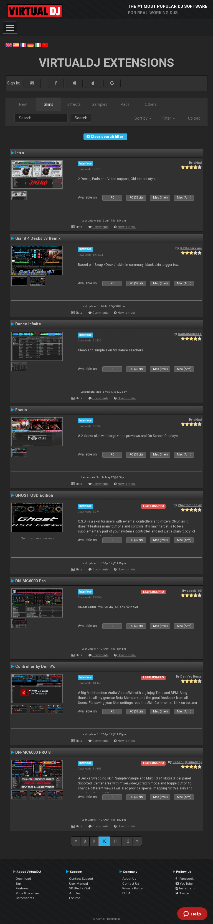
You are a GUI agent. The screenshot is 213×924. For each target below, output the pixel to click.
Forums (74, 898)
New (23, 104)
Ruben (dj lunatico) (187, 762)
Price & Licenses (27, 893)
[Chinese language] (45, 44)
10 (104, 841)
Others (151, 104)
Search (81, 118)
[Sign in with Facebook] (56, 83)
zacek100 (194, 591)
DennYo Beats (191, 676)
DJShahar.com (191, 248)
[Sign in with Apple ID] (93, 83)
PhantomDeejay (190, 505)
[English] (9, 44)
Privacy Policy (132, 888)
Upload (194, 118)
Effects (74, 104)
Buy (19, 884)
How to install (127, 227)
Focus (21, 410)
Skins (48, 104)
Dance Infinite (28, 324)
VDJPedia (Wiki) (81, 888)
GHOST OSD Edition (34, 495)
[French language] (23, 44)
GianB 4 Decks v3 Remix (37, 238)
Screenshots (25, 898)
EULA (126, 893)
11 (115, 841)
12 (127, 841)
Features (22, 888)
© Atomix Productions (107, 919)
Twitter (184, 893)
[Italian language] (38, 44)
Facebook (185, 879)
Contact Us (130, 884)
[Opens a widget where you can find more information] (192, 914)
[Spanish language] (16, 44)
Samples (99, 104)
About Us (129, 879)
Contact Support (81, 879)
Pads (125, 104)
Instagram (186, 888)
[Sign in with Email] (32, 83)
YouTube (185, 884)
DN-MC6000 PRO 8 (32, 752)
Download (23, 879)
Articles (74, 893)
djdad (197, 162)
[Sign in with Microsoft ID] (74, 83)
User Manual (78, 884)
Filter (167, 118)
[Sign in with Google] (112, 83)
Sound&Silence (190, 334)
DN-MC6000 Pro (30, 581)
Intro (19, 153)
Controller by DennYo (35, 666)
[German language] (30, 44)
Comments (100, 227)
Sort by (142, 118)
